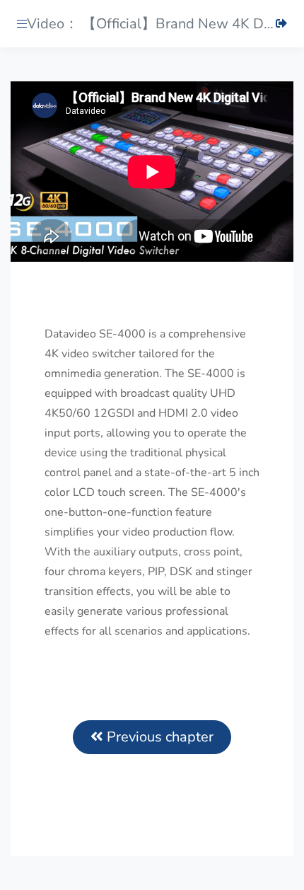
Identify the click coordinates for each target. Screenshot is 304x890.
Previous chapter (158, 736)
